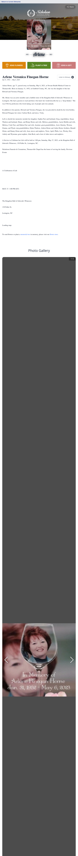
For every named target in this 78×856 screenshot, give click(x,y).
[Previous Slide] (6, 659)
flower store (54, 234)
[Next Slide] (72, 659)
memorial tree (25, 234)
